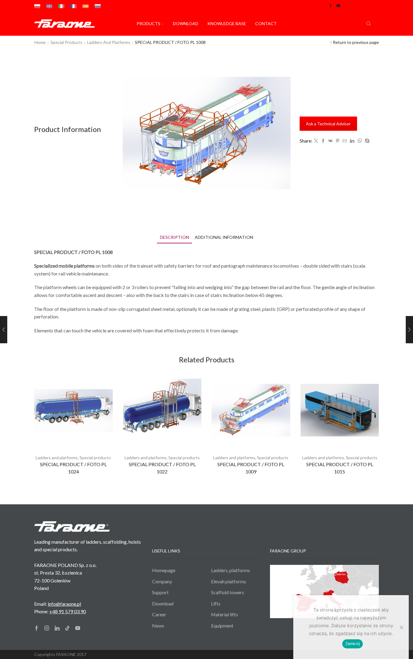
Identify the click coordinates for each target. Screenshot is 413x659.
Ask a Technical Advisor (328, 123)
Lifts (215, 603)
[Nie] (401, 627)
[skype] (366, 140)
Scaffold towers (227, 592)
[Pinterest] (337, 140)
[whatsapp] (359, 140)
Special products (66, 42)
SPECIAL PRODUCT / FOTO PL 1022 (162, 467)
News (158, 625)
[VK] (330, 140)
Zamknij (352, 643)
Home (40, 42)
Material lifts (224, 614)
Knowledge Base (226, 23)
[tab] (174, 237)
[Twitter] (316, 140)
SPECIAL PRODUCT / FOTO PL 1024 (73, 467)
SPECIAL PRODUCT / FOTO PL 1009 (250, 467)
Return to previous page (356, 42)
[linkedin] (352, 140)
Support (160, 592)
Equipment (222, 625)
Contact (266, 23)
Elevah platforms (228, 581)
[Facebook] (323, 140)
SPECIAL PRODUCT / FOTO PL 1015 (339, 467)
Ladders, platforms (230, 570)
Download (185, 23)
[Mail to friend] (344, 140)
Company (162, 581)
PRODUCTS (148, 23)
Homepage (163, 570)
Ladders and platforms (108, 42)
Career (159, 614)
